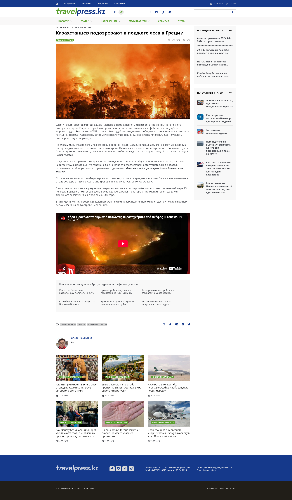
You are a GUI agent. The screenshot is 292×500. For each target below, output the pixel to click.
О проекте (69, 3)
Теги (199, 470)
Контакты (119, 3)
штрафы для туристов (125, 284)
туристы (106, 284)
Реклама (86, 3)
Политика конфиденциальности (214, 467)
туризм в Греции (91, 284)
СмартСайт (230, 488)
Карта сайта (209, 470)
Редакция (102, 3)
